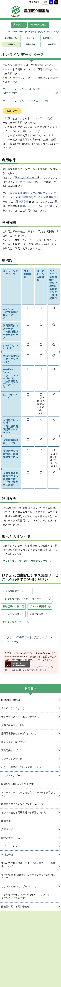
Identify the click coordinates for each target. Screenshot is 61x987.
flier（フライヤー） (26, 177)
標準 (45, 2)
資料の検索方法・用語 (13, 725)
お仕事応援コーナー (13, 622)
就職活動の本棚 (11, 606)
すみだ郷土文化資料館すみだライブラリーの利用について (28, 876)
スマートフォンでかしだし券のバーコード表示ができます (28, 794)
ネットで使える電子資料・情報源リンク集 (25, 561)
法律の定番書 (36, 614)
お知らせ (30, 38)
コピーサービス (9, 846)
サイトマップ (53, 32)
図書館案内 (30, 44)
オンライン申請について (14, 742)
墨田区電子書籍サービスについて (18, 733)
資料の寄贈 (7, 854)
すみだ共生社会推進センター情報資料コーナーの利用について (28, 865)
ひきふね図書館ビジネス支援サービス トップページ (29, 639)
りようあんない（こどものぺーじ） (20, 886)
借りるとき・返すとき (13, 708)
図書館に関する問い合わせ (15, 906)
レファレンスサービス (13, 758)
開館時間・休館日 (10, 699)
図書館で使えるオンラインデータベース (22, 804)
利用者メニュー (49, 38)
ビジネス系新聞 (37, 606)
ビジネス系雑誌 (11, 614)
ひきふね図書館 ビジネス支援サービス (21, 767)
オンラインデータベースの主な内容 (21, 90)
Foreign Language (19, 32)
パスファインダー (10, 775)
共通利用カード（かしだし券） (37, 206)
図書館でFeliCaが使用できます (17, 784)
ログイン (20, 24)
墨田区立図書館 (11, 65)
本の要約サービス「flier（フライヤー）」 (24, 598)
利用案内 (11, 44)
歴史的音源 (22, 201)
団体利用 (6, 821)
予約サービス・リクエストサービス (20, 716)
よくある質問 (50, 44)
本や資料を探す (11, 38)
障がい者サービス (10, 837)
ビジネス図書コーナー (14, 591)
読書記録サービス (10, 750)
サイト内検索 (37, 32)
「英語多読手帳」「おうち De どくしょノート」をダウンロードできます (28, 896)
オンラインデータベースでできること (23, 101)
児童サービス (8, 829)
